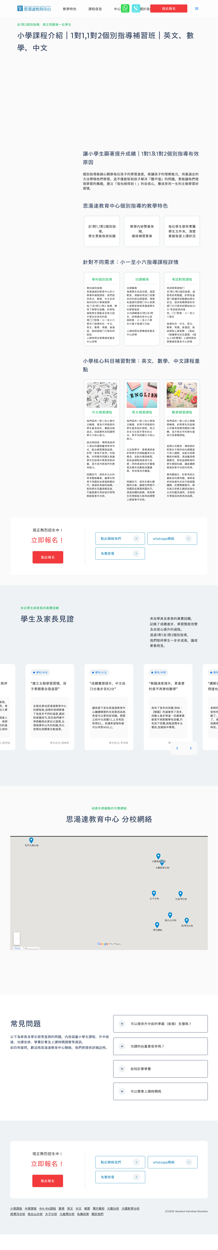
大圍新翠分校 (130, 1208)
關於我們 (97, 1214)
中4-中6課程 (47, 1208)
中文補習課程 (102, 413)
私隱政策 (83, 1214)
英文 (70, 1208)
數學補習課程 (182, 413)
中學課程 (31, 1208)
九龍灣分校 (67, 1214)
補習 (87, 1208)
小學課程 (16, 1208)
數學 (62, 1208)
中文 (79, 1208)
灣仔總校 (99, 1208)
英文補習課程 (142, 413)
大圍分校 (113, 1208)
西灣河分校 (17, 1214)
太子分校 (51, 1214)
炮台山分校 (35, 1214)
